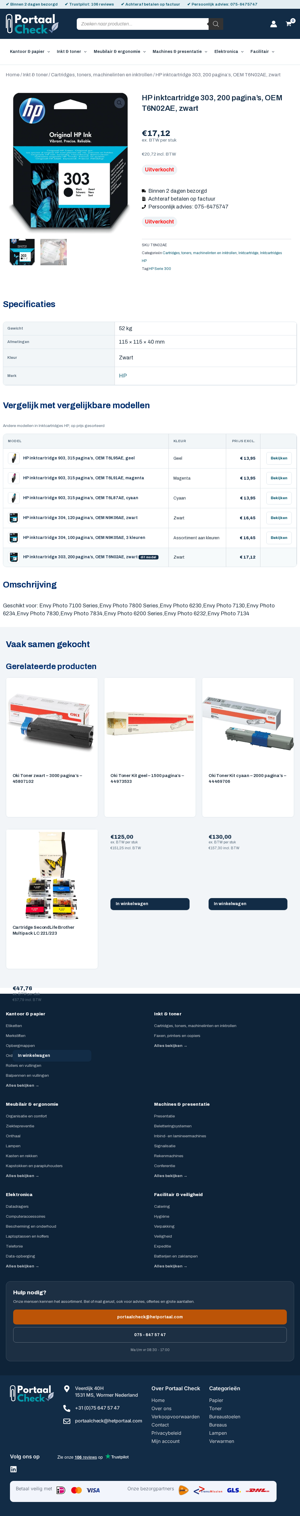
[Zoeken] (216, 24)
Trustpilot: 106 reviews (91, 4)
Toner (215, 1408)
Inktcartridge (248, 253)
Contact (160, 1425)
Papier (216, 1400)
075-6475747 (244, 4)
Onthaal (13, 1136)
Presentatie (164, 1116)
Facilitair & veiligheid (178, 1194)
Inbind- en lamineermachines (180, 1136)
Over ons (161, 1408)
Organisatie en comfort (26, 1116)
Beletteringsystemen (173, 1126)
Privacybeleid (166, 1433)
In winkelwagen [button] (132, 904)
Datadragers (17, 1206)
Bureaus (218, 1425)
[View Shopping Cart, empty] (288, 24)
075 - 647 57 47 (150, 1335)
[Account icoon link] (273, 23)
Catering (162, 1206)
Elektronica (19, 1194)
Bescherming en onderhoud (31, 1226)
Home (13, 74)
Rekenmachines (168, 1156)
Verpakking (164, 1226)
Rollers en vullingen (23, 1065)
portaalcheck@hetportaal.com (150, 1317)
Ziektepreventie (20, 1126)
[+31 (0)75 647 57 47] (66, 1408)
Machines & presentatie (182, 1104)
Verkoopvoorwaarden (175, 1416)
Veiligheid (163, 1236)
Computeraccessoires (25, 1216)
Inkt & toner (35, 74)
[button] (47, 52)
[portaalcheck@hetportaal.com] (66, 1421)
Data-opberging (20, 1256)
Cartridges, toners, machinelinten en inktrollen (101, 74)
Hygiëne (161, 1216)
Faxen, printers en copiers (177, 1035)
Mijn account (165, 1441)
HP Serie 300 (160, 269)
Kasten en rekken (22, 1156)
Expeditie (162, 1246)
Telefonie (14, 1246)
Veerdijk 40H (89, 1388)
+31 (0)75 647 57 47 (97, 1408)
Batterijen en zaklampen (176, 1256)
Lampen (13, 1146)
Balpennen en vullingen (27, 1075)
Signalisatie (164, 1146)
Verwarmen (221, 1441)
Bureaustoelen (224, 1416)
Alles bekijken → (22, 1085)
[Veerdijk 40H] (66, 1388)
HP (123, 376)
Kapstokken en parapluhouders (34, 1166)
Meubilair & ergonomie (32, 1104)
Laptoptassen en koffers (27, 1236)
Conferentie (164, 1166)
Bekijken (279, 458)
